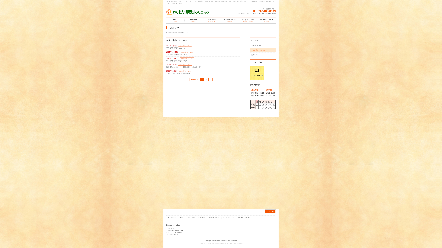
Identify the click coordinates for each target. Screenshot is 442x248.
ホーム (182, 217)
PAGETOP (270, 211)
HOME (168, 32)
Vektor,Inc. (232, 243)
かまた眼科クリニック (185, 45)
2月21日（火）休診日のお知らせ (178, 73)
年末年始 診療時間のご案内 (176, 54)
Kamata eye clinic (218, 241)
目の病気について (214, 217)
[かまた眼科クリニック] (187, 12)
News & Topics (256, 45)
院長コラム (255, 55)
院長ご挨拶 (201, 217)
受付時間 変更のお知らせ (176, 48)
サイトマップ (172, 217)
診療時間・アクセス (244, 217)
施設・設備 (191, 217)
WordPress (210, 243)
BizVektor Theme (221, 243)
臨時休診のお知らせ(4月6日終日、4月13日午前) (183, 67)
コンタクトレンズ (228, 217)
